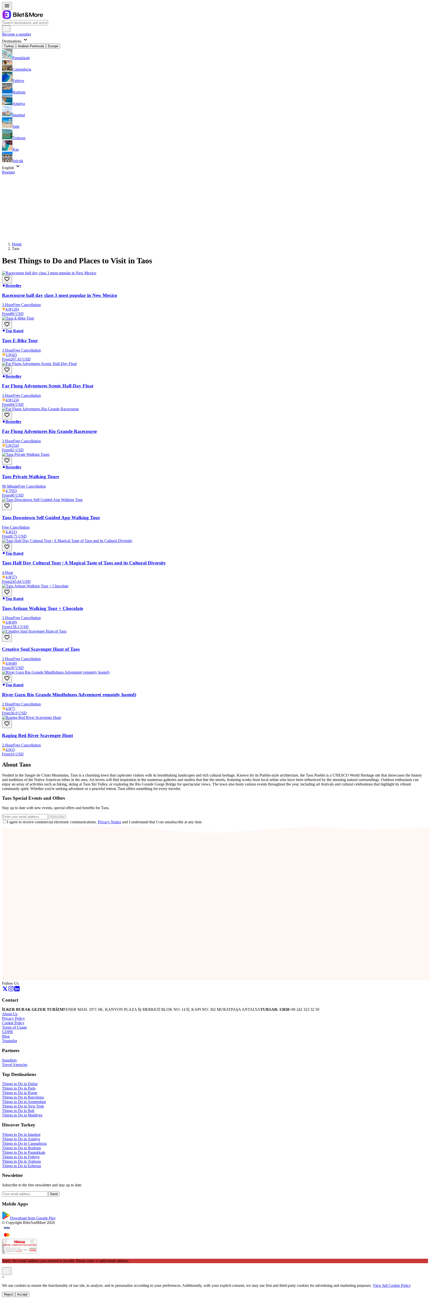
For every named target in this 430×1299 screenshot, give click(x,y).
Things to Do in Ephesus (21, 1166)
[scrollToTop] (6, 1271)
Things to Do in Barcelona (23, 1097)
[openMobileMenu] (7, 6)
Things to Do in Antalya (21, 1139)
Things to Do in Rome (19, 1093)
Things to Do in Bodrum (21, 1148)
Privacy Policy (13, 1018)
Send (53, 1194)
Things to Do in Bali (18, 1111)
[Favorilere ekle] (7, 279)
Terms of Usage (14, 1027)
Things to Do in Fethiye (21, 1157)
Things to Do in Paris (19, 1088)
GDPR (7, 1032)
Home (17, 244)
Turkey (9, 46)
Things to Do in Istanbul (21, 1134)
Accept (22, 1294)
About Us (9, 1014)
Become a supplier (16, 34)
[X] (5, 990)
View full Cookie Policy (392, 1285)
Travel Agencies (14, 1065)
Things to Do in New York (23, 1106)
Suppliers (9, 1060)
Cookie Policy (13, 1023)
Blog (6, 1036)
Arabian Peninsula (31, 46)
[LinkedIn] (17, 990)
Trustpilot (9, 1041)
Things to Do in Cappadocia (24, 1143)
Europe (53, 46)
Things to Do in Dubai (20, 1084)
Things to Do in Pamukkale (23, 1152)
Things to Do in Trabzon (21, 1161)
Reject (8, 1294)
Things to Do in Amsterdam (24, 1102)
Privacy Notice (109, 822)
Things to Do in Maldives (22, 1115)
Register (8, 172)
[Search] (6, 28)
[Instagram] (11, 990)
